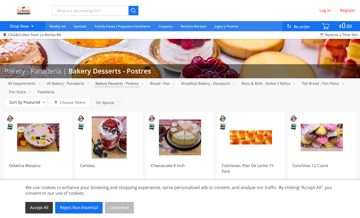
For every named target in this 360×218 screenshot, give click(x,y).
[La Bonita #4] (23, 10)
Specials (80, 26)
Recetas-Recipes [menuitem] (193, 26)
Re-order (302, 27)
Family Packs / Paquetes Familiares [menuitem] (122, 26)
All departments (21, 83)
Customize (119, 207)
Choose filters (72, 102)
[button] (38, 162)
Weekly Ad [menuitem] (57, 26)
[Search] (134, 10)
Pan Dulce (17, 91)
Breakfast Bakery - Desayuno (205, 83)
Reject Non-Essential (79, 207)
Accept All (39, 207)
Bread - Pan (160, 83)
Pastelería (45, 91)
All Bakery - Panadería (65, 83)
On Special (105, 102)
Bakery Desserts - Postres (117, 83)
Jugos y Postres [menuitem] (227, 26)
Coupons (165, 26)
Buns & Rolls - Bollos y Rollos (266, 83)
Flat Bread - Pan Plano (320, 83)
